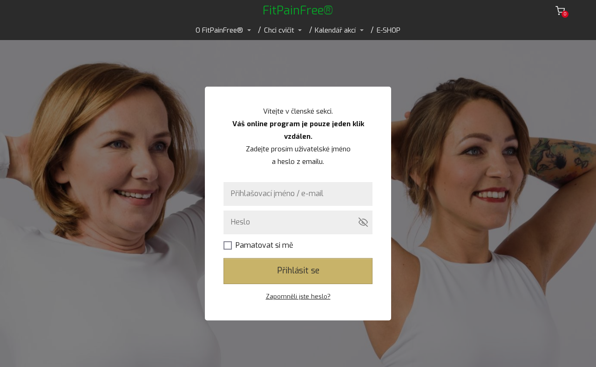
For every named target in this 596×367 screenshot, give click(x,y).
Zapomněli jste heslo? (298, 296)
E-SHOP (388, 30)
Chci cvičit (279, 30)
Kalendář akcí (335, 30)
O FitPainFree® (219, 30)
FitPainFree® (298, 10)
